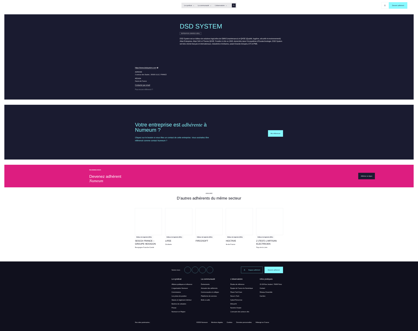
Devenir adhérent (398, 5)
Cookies (229, 322)
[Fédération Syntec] (173, 322)
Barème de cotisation (179, 304)
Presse (174, 308)
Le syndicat (188, 5)
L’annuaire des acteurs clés (239, 312)
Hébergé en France (262, 322)
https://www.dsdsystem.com (145, 68)
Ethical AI (233, 304)
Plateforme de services (209, 296)
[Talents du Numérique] (187, 322)
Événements (205, 284)
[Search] (234, 5)
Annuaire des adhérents (209, 288)
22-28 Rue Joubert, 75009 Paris (271, 284)
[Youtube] (202, 270)
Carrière (262, 296)
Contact (262, 288)
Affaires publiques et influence (182, 284)
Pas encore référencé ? (144, 89)
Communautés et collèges (210, 292)
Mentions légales (217, 322)
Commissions (176, 292)
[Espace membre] (384, 5)
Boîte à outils (205, 300)
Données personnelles (244, 322)
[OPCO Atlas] (159, 322)
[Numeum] (8, 5)
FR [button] (411, 5)
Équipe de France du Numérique (241, 288)
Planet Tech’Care (236, 292)
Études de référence (237, 284)
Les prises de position (179, 296)
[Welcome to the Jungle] (210, 270)
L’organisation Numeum (180, 288)
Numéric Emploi (235, 308)
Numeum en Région (178, 312)
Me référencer (275, 133)
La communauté (203, 5)
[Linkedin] (187, 270)
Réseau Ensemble (266, 292)
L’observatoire (220, 5)
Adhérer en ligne (366, 176)
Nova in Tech (234, 296)
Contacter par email (142, 85)
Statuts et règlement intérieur (182, 300)
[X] (195, 270)
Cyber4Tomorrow (236, 300)
